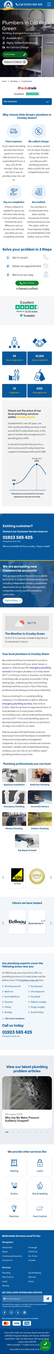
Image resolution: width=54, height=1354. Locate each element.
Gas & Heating (34, 1273)
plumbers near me (29, 980)
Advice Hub (7, 1247)
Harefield (35, 996)
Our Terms (32, 1256)
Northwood (36, 986)
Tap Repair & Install (27, 850)
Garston (8, 1002)
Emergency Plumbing (14, 806)
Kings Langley (37, 1007)
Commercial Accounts (12, 1256)
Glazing (5, 1286)
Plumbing (14, 81)
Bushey (8, 1012)
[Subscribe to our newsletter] (47, 1298)
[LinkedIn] (24, 1312)
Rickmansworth (12, 986)
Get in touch (28, 283)
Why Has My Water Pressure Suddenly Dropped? (22, 1119)
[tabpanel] (27, 1102)
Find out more (11, 600)
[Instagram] (11, 1312)
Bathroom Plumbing (40, 785)
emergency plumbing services (17, 703)
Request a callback (13, 62)
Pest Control (8, 1277)
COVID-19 (32, 1252)
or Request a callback (27, 288)
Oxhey (7, 1007)
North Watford (11, 996)
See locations (14, 1018)
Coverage (32, 1247)
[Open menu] (49, 4)
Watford (8, 991)
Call (30, 4)
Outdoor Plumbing (40, 828)
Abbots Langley (38, 1002)
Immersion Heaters (40, 806)
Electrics (32, 1277)
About (5, 1252)
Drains (31, 1281)
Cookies (31, 1260)
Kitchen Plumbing (14, 828)
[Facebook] (4, 1312)
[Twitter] (17, 1312)
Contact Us (7, 1260)
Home (4, 81)
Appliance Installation (14, 785)
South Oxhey (37, 1012)
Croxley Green (26, 81)
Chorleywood (37, 991)
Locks (4, 1281)
